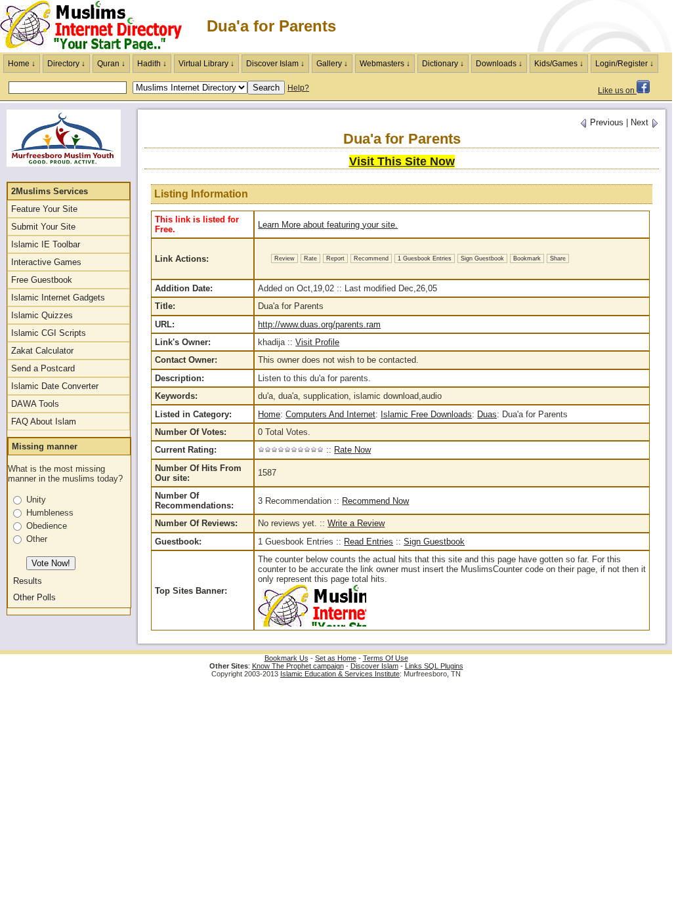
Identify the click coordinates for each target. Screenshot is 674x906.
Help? (298, 88)
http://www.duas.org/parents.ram (319, 324)
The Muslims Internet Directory (98, 26)
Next (641, 122)
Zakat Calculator (42, 351)
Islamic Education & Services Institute (340, 674)
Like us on (617, 90)
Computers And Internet (330, 414)
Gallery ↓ (332, 63)
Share (558, 258)
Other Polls (34, 597)
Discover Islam (374, 666)
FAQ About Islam (43, 421)
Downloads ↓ (499, 63)
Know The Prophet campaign (298, 666)
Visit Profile (317, 342)
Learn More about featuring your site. (328, 225)
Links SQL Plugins (434, 666)
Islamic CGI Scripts (48, 333)
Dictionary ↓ (443, 63)
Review (284, 258)
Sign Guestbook (482, 258)
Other (36, 539)
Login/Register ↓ (624, 63)
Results (27, 581)
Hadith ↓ (152, 63)
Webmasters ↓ (385, 63)
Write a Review (356, 523)
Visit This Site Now (402, 161)
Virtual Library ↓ (206, 63)
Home (269, 414)
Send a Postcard (43, 368)
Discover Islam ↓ (275, 63)
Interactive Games (46, 262)
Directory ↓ (66, 63)
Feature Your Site (44, 209)
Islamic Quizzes (42, 315)
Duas (487, 414)
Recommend (371, 258)
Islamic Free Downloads (426, 414)
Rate (310, 258)
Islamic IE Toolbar (45, 244)
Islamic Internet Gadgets (58, 297)
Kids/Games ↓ (558, 63)
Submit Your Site (43, 227)
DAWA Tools (35, 404)
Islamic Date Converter (54, 386)
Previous (605, 122)
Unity (36, 499)
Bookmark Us (286, 658)
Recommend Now (375, 501)
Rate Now (352, 450)
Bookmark (527, 258)
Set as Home (335, 658)
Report (335, 258)
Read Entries (368, 541)
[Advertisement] (518, 26)
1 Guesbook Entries (425, 258)
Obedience (46, 526)
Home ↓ (21, 63)
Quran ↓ (111, 63)
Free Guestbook (41, 280)
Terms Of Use (385, 658)
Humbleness (50, 513)
